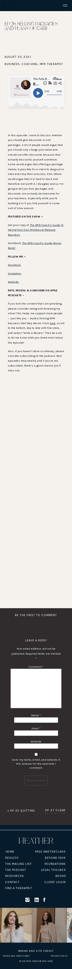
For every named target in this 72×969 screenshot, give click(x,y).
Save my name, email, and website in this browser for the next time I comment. (36, 763)
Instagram (15, 273)
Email (36, 728)
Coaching (30, 64)
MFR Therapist (51, 64)
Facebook (14, 265)
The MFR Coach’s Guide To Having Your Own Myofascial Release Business (36, 229)
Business (12, 64)
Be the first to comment (36, 615)
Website (13, 282)
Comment (36, 666)
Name (36, 715)
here (53, 323)
